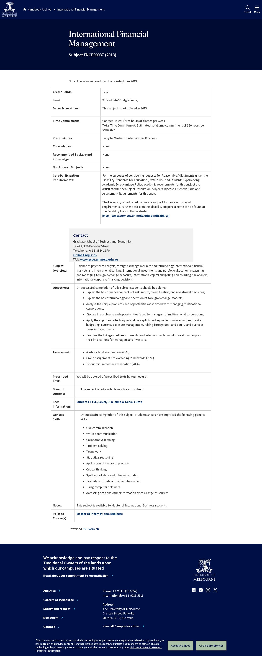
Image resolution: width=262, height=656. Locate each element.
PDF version (91, 529)
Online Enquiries (85, 255)
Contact (49, 627)
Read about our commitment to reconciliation (75, 576)
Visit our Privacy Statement (146, 647)
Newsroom (50, 618)
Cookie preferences (211, 645)
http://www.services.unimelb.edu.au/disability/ (135, 215)
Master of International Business (99, 514)
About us (49, 591)
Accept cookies (180, 645)
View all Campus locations (121, 626)
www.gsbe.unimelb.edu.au (99, 259)
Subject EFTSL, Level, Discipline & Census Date (109, 402)
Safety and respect (57, 609)
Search (247, 12)
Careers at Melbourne (58, 600)
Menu (257, 12)
